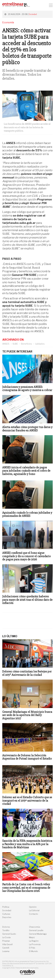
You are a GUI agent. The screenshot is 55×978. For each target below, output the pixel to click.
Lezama (5, 951)
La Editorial (34, 910)
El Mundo (33, 951)
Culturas (6, 914)
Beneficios (26, 343)
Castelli (5, 948)
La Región (33, 941)
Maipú (32, 937)
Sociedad (33, 14)
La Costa (6, 937)
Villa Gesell (7, 944)
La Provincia (34, 944)
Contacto (33, 914)
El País (32, 948)
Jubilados (40, 343)
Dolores (6, 927)
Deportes (6, 917)
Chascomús (34, 927)
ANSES (5, 343)
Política (5, 907)
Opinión (33, 907)
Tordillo (5, 930)
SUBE (15, 343)
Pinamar (6, 941)
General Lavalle (36, 930)
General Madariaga (38, 934)
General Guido (9, 934)
